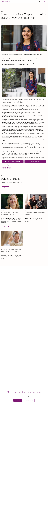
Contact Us (17, 400)
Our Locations (29, 400)
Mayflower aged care (17, 120)
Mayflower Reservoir (16, 151)
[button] (44, 1)
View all (5, 187)
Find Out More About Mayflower (12, 161)
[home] (6, 2)
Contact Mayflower (35, 161)
